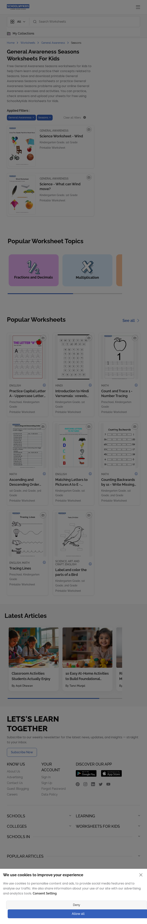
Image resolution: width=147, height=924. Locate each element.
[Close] (112, 422)
